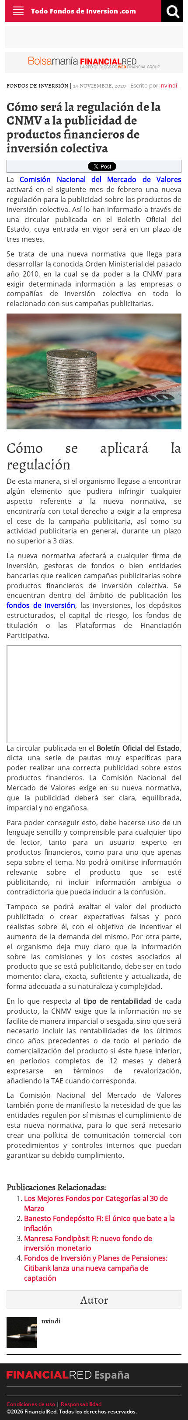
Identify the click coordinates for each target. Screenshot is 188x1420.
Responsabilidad (81, 1404)
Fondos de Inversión (37, 85)
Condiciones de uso (31, 1404)
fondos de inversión (41, 605)
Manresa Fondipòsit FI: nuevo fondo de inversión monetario (88, 1243)
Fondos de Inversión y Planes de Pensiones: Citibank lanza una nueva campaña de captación (95, 1268)
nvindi (169, 85)
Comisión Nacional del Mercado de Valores (100, 179)
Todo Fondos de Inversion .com (83, 11)
